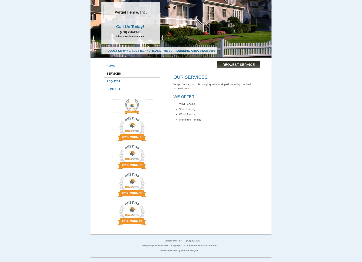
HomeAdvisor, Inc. (190, 250)
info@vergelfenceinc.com (130, 36)
